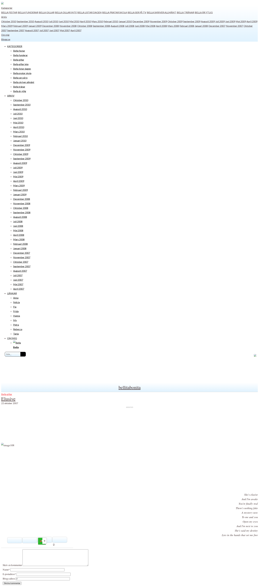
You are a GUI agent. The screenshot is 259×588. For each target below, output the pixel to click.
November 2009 (158, 21)
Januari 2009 (35, 25)
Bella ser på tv (137, 12)
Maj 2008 (150, 25)
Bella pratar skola (114, 12)
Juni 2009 (230, 21)
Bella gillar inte (66, 12)
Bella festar (9, 12)
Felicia (16, 302)
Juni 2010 (64, 21)
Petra (16, 324)
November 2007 (234, 25)
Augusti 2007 (32, 30)
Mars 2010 (97, 21)
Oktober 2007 (20, 261)
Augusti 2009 (208, 21)
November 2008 (68, 25)
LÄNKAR (12, 293)
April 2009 (251, 21)
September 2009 (191, 21)
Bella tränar (185, 12)
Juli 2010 (53, 21)
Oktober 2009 (175, 21)
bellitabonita (130, 387)
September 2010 (25, 21)
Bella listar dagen (89, 12)
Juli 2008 (129, 25)
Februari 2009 (20, 25)
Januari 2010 (125, 21)
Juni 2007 (54, 30)
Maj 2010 (74, 21)
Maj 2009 (241, 21)
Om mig (5, 34)
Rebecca (17, 329)
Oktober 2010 (8, 21)
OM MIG (12, 338)
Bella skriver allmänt (161, 12)
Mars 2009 (7, 25)
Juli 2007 (44, 30)
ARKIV (10, 95)
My (15, 320)
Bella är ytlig (204, 12)
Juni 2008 (140, 25)
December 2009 (140, 21)
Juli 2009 (220, 21)
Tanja (16, 333)
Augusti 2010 (41, 21)
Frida (16, 311)
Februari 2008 (187, 25)
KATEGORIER (14, 46)
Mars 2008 (173, 25)
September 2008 (101, 25)
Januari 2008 (201, 25)
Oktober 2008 (84, 25)
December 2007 (216, 25)
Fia (14, 306)
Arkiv (4, 16)
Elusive (8, 398)
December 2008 (50, 25)
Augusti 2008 (117, 25)
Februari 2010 (111, 21)
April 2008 (161, 25)
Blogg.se (5, 39)
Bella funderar (28, 12)
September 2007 (15, 30)
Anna (15, 297)
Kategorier (6, 7)
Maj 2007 (65, 30)
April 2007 (75, 30)
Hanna (16, 315)
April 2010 (85, 21)
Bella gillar (46, 12)
